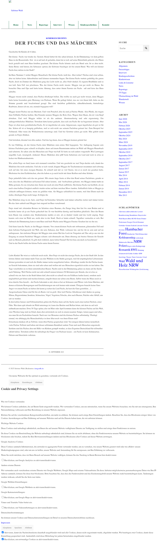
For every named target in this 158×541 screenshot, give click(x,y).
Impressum (5, 522)
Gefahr (145, 225)
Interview (123, 72)
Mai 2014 (123, 175)
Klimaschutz (143, 234)
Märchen (130, 242)
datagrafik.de (39, 368)
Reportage (123, 89)
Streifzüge (122, 257)
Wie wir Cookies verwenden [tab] (13, 401)
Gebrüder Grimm (124, 225)
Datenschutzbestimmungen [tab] (12, 512)
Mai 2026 (123, 122)
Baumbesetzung (124, 215)
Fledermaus (123, 222)
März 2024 (123, 142)
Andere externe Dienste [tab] (11, 465)
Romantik (124, 249)
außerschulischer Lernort (134, 211)
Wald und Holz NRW (131, 262)
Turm (133, 257)
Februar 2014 (124, 185)
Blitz (129, 218)
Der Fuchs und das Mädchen (56, 42)
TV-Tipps (123, 92)
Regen (129, 246)
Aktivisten (122, 211)
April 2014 (123, 178)
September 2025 (125, 132)
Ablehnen (38, 382)
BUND (134, 218)
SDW (140, 253)
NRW (138, 241)
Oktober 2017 (124, 158)
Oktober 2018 (124, 152)
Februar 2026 (124, 125)
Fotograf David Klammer (135, 222)
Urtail (145, 257)
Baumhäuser (134, 215)
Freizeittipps (124, 69)
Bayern (125, 218)
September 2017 (125, 162)
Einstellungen (27, 382)
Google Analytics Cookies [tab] (12, 441)
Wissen (122, 102)
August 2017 (124, 165)
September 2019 (125, 148)
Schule (130, 253)
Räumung (141, 250)
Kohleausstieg (127, 237)
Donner (143, 218)
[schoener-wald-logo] (16, 10)
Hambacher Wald (133, 234)
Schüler (135, 253)
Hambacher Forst (131, 231)
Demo (139, 218)
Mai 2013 (123, 195)
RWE (134, 249)
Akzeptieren (14, 382)
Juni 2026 (123, 118)
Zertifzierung (143, 269)
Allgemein (123, 66)
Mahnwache (123, 242)
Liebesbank (139, 238)
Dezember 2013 (125, 191)
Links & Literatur (126, 82)
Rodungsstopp (140, 246)
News (121, 85)
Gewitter (122, 230)
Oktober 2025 (124, 128)
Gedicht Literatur (137, 225)
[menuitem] (16, 25)
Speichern (18, 527)
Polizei (123, 245)
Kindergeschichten (56, 38)
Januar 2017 (124, 168)
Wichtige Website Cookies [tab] (12, 423)
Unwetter (139, 257)
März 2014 (123, 181)
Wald (122, 261)
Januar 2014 (124, 188)
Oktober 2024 (124, 135)
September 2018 (125, 155)
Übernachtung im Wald (128, 96)
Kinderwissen (124, 79)
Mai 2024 (123, 138)
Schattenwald (123, 253)
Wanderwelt (124, 99)
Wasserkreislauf (124, 269)
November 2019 (125, 145)
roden (134, 246)
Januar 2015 (124, 172)
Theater (128, 257)
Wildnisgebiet (134, 269)
